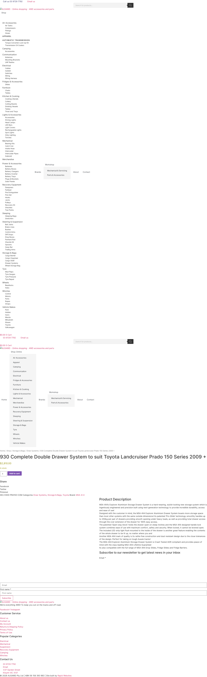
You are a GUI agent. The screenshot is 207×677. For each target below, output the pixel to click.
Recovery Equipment (11, 184)
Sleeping (6, 213)
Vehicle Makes (8, 307)
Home (4, 399)
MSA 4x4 (80, 495)
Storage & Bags (9, 253)
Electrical (6, 65)
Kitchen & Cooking (10, 96)
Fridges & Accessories (12, 81)
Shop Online (16, 352)
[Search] (130, 5)
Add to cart (14, 473)
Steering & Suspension (12, 222)
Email (102, 558)
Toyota (66, 495)
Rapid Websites (65, 675)
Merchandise (8, 159)
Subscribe (6, 598)
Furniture (6, 87)
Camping (6, 48)
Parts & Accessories (55, 175)
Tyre (4, 269)
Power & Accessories (11, 163)
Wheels (5, 282)
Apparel (7, 36)
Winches (6, 291)
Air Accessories (9, 23)
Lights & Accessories (11, 115)
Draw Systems (33, 451)
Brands (38, 172)
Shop (3, 12)
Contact (86, 172)
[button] (103, 486)
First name (5, 589)
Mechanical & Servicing (57, 170)
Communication (9, 54)
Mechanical (7, 141)
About (76, 172)
